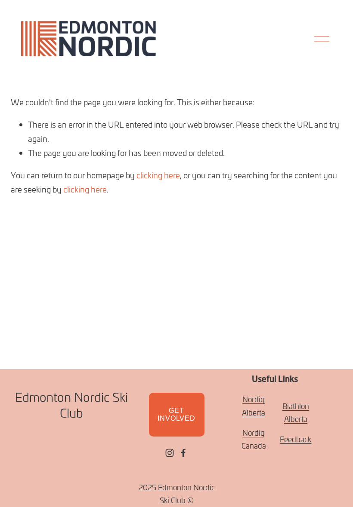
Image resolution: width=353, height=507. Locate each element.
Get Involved (176, 414)
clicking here (158, 175)
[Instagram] (169, 453)
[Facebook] (183, 453)
